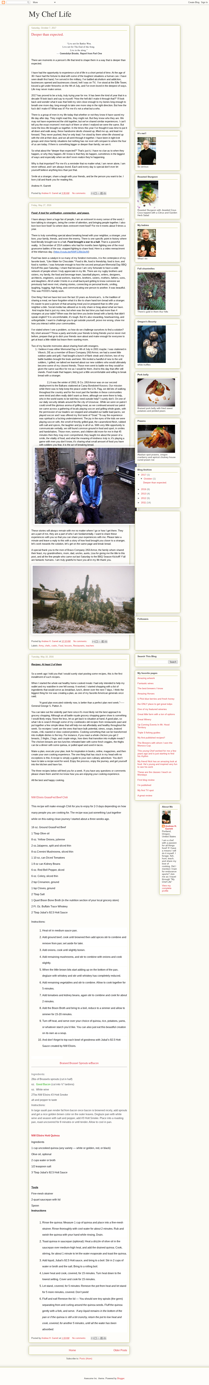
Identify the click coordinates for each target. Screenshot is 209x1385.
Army (41, 645)
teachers (90, 645)
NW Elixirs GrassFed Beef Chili (49, 797)
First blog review (145, 780)
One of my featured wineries (152, 709)
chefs (47, 645)
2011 (144, 502)
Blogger (120, 1378)
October (148, 478)
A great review (144, 795)
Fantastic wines (145, 683)
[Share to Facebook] (101, 193)
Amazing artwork (146, 678)
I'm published (144, 785)
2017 (144, 474)
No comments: (79, 193)
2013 (144, 493)
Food (60, 645)
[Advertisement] (147, 75)
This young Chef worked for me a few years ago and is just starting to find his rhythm (156, 753)
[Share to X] (98, 193)
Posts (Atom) (86, 1358)
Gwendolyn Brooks (69, 54)
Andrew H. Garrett (171, 827)
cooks (54, 645)
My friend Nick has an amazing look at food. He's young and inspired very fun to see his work (157, 764)
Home (72, 1350)
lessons (68, 645)
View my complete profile (166, 888)
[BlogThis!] (95, 193)
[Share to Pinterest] (104, 193)
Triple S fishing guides (148, 732)
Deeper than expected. (47, 34)
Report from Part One (91, 54)
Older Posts (120, 1350)
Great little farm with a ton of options (156, 714)
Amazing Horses (145, 693)
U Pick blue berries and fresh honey (155, 698)
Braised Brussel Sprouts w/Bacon (79, 1063)
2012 (144, 498)
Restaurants (79, 645)
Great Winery (144, 719)
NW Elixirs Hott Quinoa (45, 1135)
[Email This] (92, 193)
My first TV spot (145, 790)
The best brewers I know (150, 688)
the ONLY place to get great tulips (154, 704)
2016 (144, 489)
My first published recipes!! (151, 737)
